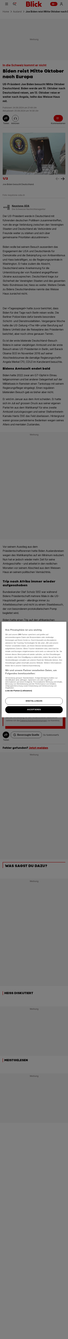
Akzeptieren (34, 709)
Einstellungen (34, 701)
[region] (34, 669)
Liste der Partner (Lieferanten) (18, 691)
